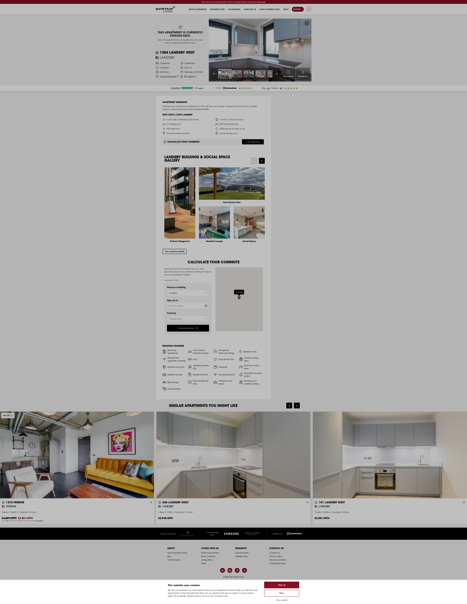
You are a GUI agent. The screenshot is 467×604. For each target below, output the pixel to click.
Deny (281, 593)
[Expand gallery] (307, 23)
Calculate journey (186, 328)
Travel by (171, 313)
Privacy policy (275, 556)
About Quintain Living (177, 553)
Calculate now (253, 142)
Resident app (241, 556)
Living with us (250, 9)
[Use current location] (206, 306)
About (285, 9)
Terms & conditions (277, 560)
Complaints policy (277, 563)
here (193, 43)
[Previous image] (214, 74)
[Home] (165, 9)
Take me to (172, 300)
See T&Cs (40, 521)
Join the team (173, 560)
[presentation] (254, 161)
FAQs (203, 563)
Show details (281, 600)
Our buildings (234, 9)
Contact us (274, 553)
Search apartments (198, 9)
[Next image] (276, 74)
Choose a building (176, 287)
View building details (174, 251)
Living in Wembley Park (269, 9)
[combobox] (188, 306)
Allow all (281, 585)
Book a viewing (208, 556)
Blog (169, 556)
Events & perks (242, 553)
